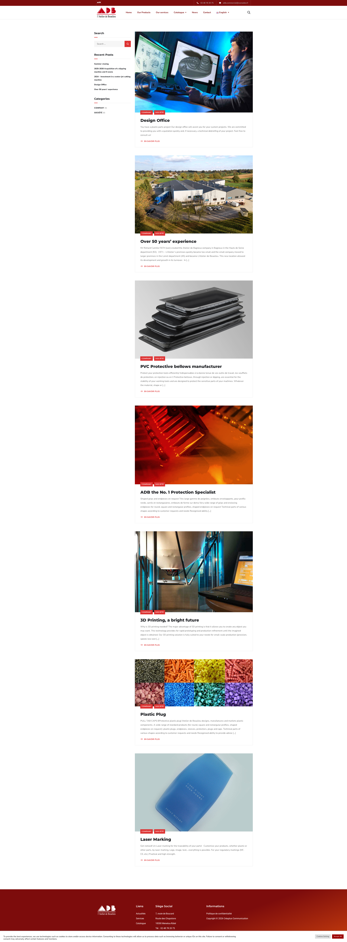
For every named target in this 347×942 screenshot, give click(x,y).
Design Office (155, 120)
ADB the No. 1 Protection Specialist (178, 492)
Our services (162, 12)
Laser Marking (155, 839)
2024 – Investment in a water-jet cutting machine (112, 78)
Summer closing (101, 64)
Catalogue (179, 12)
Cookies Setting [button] (323, 936)
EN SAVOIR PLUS (152, 141)
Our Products (143, 12)
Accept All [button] (338, 936)
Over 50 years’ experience (168, 241)
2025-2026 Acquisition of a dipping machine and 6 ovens (110, 70)
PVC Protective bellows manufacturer (181, 366)
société (159, 112)
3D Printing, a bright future (169, 620)
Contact (207, 12)
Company (146, 112)
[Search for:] (112, 43)
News (195, 12)
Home (129, 12)
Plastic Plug (153, 714)
